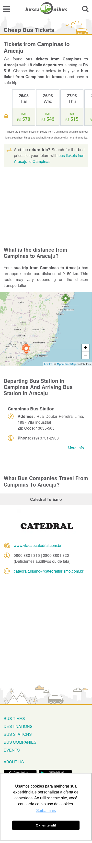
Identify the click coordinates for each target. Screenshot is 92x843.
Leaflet (48, 364)
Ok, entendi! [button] (46, 825)
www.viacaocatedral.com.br (37, 545)
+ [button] (85, 348)
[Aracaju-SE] (65, 299)
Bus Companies (20, 742)
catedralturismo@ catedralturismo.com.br (48, 571)
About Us (14, 762)
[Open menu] (6, 9)
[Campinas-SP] (26, 349)
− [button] (85, 355)
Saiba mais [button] (46, 810)
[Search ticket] (85, 9)
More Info (76, 448)
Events (12, 750)
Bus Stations (18, 734)
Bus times (14, 718)
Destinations (18, 726)
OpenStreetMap (66, 364)
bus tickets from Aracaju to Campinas (49, 158)
